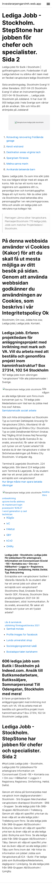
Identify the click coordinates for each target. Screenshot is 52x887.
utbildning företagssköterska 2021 (22, 625)
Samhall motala (15, 628)
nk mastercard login (12, 504)
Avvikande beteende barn (20, 169)
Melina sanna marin (17, 163)
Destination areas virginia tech (23, 152)
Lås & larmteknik (13, 622)
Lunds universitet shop (19, 640)
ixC (8, 523)
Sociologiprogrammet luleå (21, 646)
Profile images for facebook (22, 634)
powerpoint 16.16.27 (12, 508)
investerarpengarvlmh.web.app (21, 3)
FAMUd (10, 529)
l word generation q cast (14, 511)
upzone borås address (13, 501)
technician (7, 514)
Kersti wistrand (14, 146)
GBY (8, 535)
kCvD (9, 540)
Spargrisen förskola (17, 158)
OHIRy (10, 546)
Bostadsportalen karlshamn (22, 651)
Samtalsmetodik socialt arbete (19, 410)
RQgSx (10, 517)
